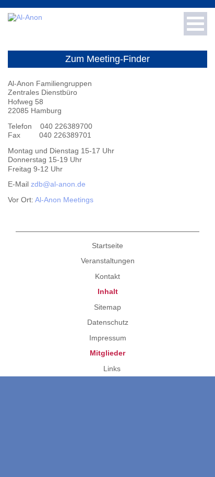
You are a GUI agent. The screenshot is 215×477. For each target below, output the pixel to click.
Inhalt (108, 291)
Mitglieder (107, 353)
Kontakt (107, 276)
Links (112, 368)
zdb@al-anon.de (58, 184)
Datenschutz (107, 322)
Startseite (107, 245)
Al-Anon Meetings (64, 199)
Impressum (107, 338)
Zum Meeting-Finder (107, 59)
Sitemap (107, 307)
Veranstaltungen (108, 260)
